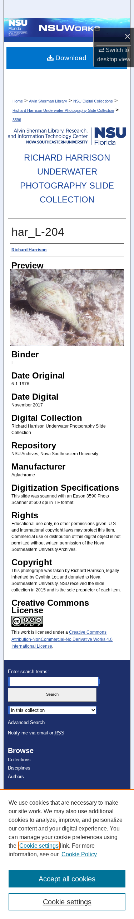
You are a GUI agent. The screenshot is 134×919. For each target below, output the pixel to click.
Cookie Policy (79, 854)
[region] (67, 854)
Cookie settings (39, 846)
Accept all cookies (67, 879)
